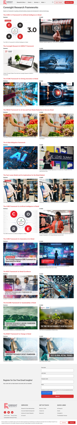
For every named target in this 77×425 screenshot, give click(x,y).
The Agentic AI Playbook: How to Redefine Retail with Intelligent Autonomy (55, 106)
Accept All (72, 422)
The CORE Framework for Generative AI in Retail (13, 266)
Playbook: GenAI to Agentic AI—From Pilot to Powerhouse (51, 42)
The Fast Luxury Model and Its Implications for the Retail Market (16, 202)
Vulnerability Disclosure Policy (10, 417)
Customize (64, 422)
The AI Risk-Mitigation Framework (10, 169)
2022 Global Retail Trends (44, 361)
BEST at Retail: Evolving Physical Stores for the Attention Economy (53, 298)
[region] (38, 422)
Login (56, 2)
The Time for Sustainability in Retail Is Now (48, 330)
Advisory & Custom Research (27, 413)
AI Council (23, 415)
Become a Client (69, 2)
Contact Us (41, 410)
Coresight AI (59, 413)
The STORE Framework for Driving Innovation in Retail (14, 106)
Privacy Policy (14, 415)
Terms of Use (7, 415)
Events (58, 410)
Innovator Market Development (27, 410)
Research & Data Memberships (27, 408)
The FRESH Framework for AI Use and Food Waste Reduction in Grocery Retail (19, 137)
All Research (59, 408)
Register (60, 2)
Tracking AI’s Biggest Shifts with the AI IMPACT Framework (51, 73)
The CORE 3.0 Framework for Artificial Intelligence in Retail (15, 42)
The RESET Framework (8, 361)
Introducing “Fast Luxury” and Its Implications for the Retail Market (53, 202)
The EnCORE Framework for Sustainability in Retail (14, 330)
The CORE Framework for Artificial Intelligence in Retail (14, 233)
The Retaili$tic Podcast (62, 415)
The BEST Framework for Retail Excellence (12, 298)
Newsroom (41, 413)
